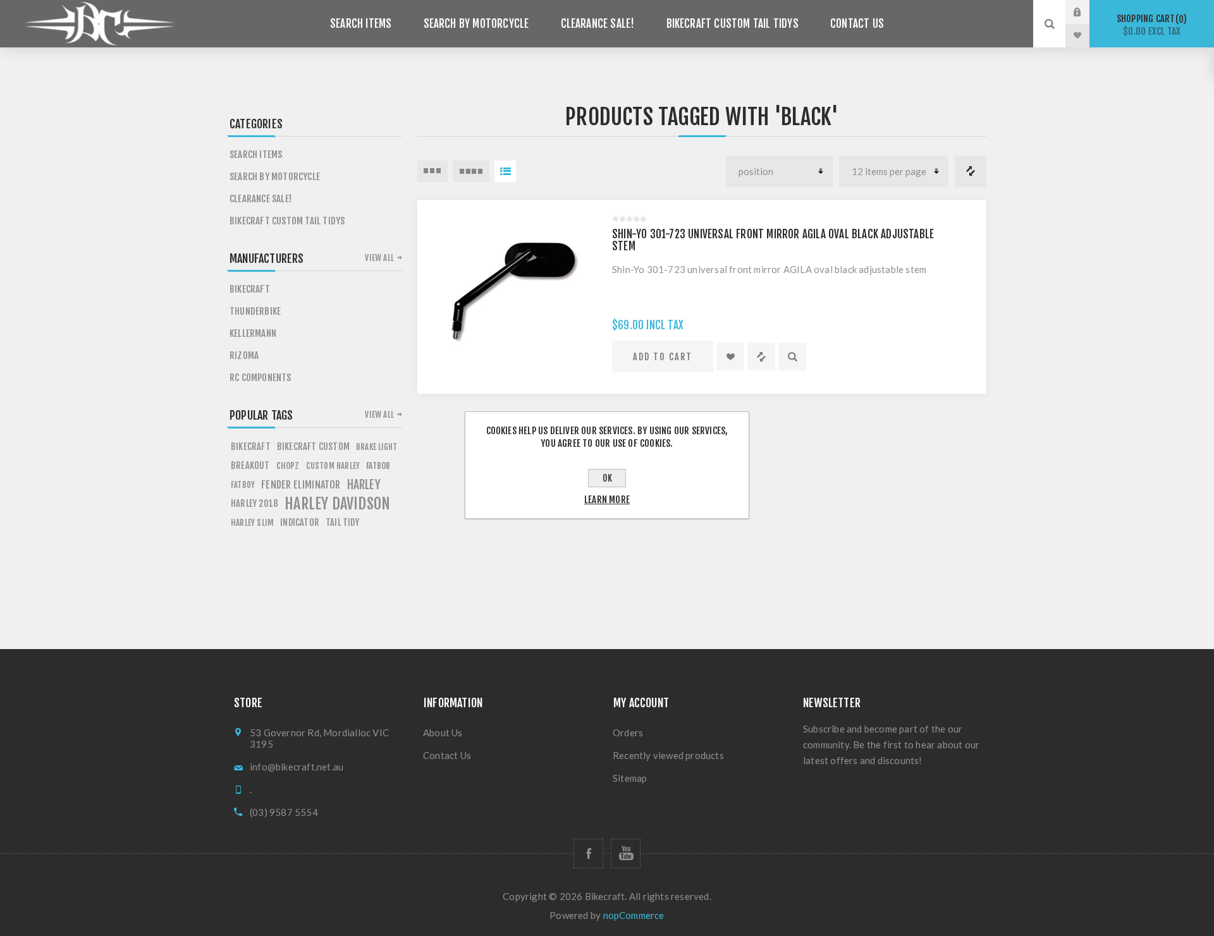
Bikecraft (250, 289)
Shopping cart (1150, 25)
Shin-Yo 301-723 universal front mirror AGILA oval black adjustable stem (773, 240)
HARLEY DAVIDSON (337, 503)
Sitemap (630, 778)
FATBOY (243, 485)
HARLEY (364, 484)
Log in (1086, 12)
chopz (288, 465)
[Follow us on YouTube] (626, 853)
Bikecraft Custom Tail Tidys (732, 23)
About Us (443, 732)
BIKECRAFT (251, 447)
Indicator (299, 522)
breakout (250, 465)
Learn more (607, 500)
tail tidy (342, 522)
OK (607, 478)
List (505, 171)
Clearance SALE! (598, 23)
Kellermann (253, 333)
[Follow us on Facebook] (588, 853)
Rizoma (244, 355)
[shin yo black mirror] (508, 291)
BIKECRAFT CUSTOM (313, 447)
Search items (360, 23)
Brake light (376, 447)
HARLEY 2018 (254, 503)
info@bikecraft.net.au (296, 766)
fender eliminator (300, 484)
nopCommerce (634, 915)
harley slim (252, 522)
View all (379, 258)
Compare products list (970, 171)
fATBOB (378, 465)
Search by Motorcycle (476, 23)
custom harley (333, 466)
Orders (628, 732)
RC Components (260, 378)
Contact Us (857, 23)
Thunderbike (255, 311)
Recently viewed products (668, 755)
